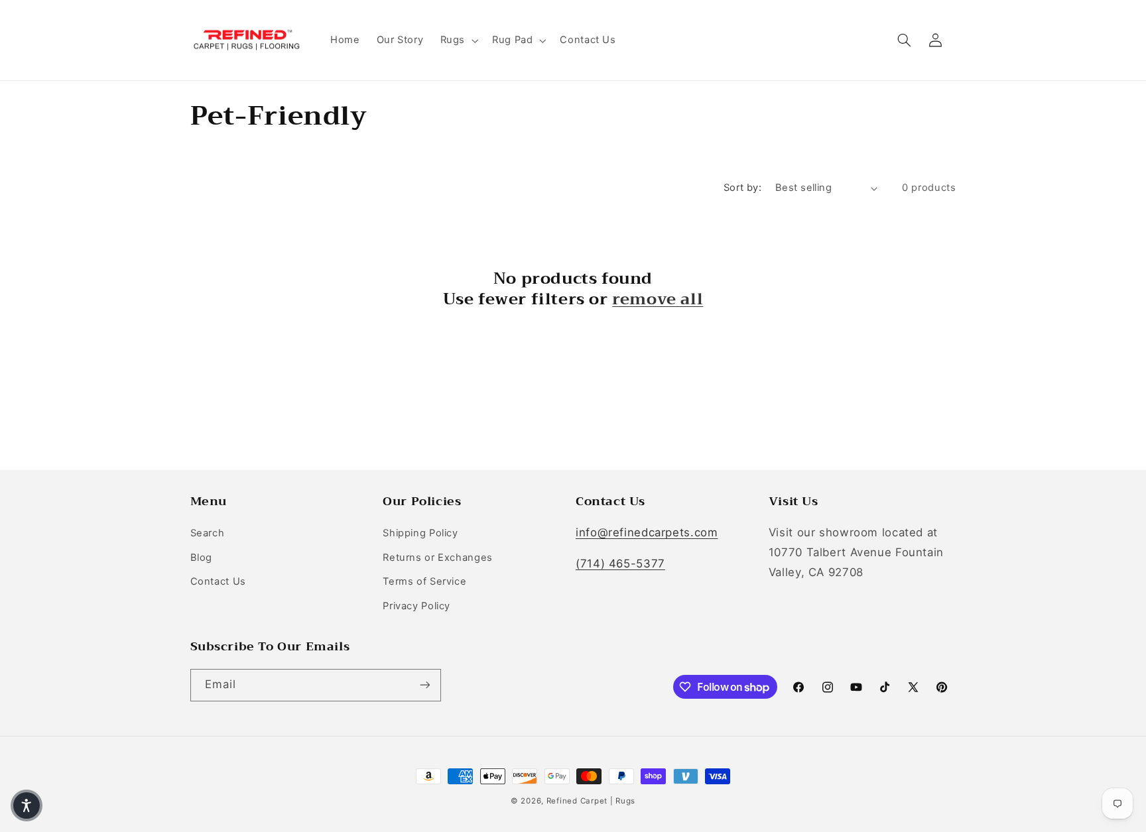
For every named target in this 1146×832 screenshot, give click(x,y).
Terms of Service (424, 581)
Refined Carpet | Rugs (590, 800)
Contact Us (218, 581)
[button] (457, 40)
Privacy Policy (416, 606)
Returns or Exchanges (438, 558)
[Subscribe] (424, 685)
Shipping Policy (420, 533)
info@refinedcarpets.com (647, 532)
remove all (657, 299)
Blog (201, 558)
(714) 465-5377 (620, 563)
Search (207, 533)
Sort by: (742, 188)
